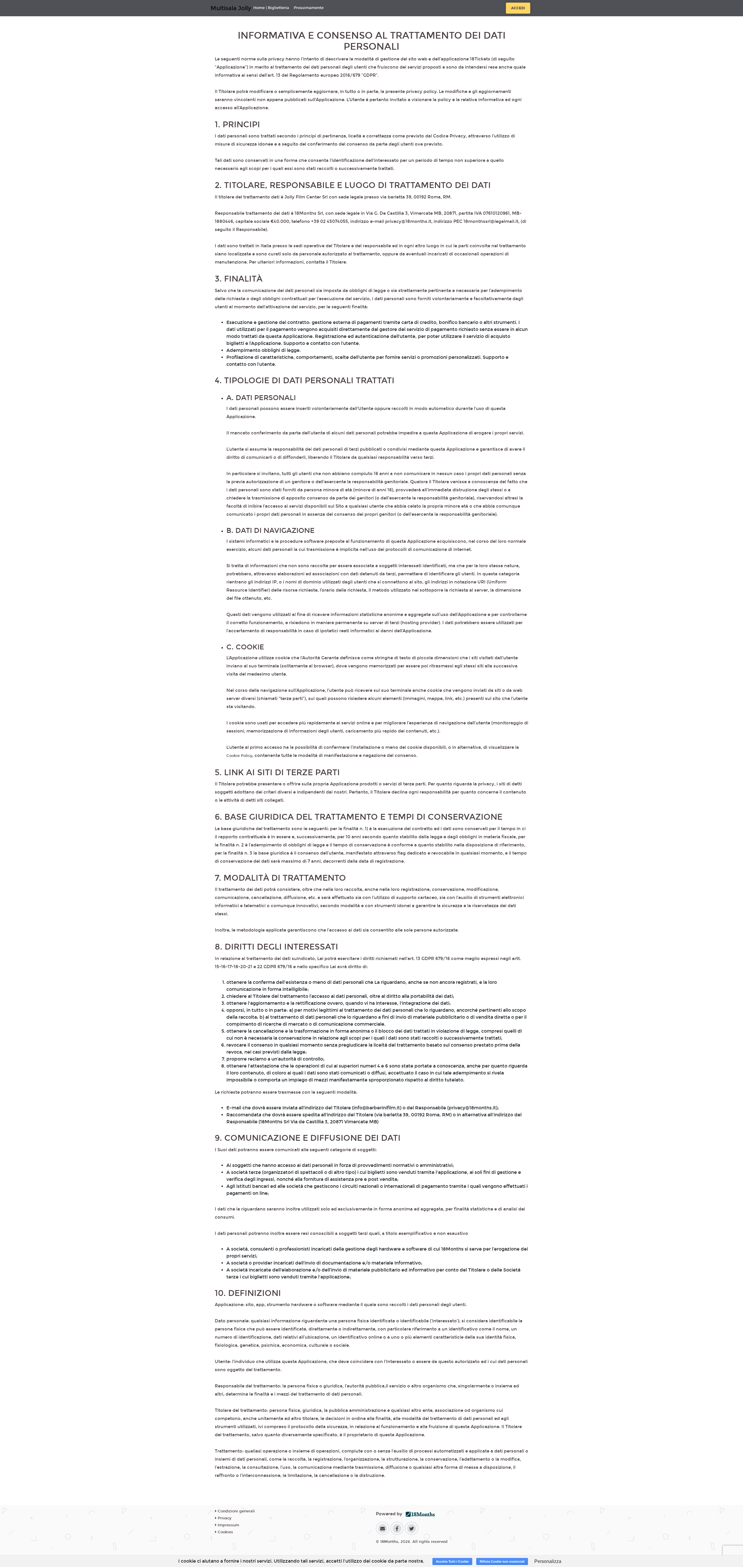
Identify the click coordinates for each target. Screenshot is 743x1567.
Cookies (225, 1532)
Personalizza (547, 1561)
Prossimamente (309, 8)
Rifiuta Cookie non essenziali (502, 1561)
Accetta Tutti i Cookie (452, 1561)
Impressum (228, 1525)
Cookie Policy (239, 755)
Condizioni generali (236, 1511)
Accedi (518, 8)
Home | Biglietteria (271, 8)
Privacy (224, 1518)
